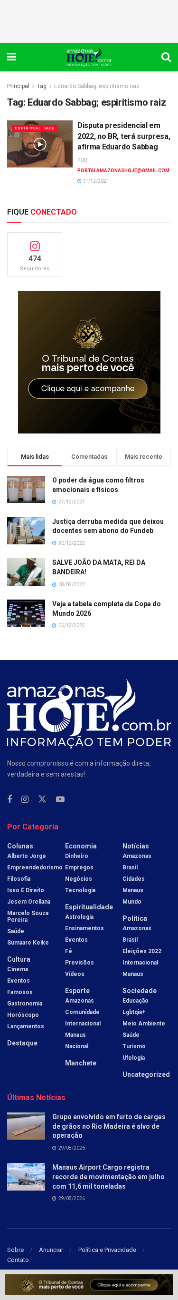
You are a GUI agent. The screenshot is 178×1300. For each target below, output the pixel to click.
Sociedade (139, 991)
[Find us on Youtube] (60, 799)
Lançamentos (25, 1026)
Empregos (79, 867)
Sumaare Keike (28, 942)
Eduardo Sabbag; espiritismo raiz (97, 86)
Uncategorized (146, 1074)
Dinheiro (76, 856)
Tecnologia (80, 890)
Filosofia (18, 879)
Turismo (134, 1046)
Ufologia (133, 1057)
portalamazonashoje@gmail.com (123, 170)
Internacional (83, 1023)
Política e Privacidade (107, 1249)
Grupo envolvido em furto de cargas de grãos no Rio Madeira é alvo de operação (109, 1126)
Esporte (77, 991)
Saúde (15, 931)
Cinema (17, 969)
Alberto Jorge (26, 856)
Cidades (133, 879)
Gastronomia (24, 1003)
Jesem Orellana (28, 901)
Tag (42, 86)
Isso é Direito (25, 890)
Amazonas (79, 1000)
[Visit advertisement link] (89, 362)
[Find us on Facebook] (9, 799)
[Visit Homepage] (89, 57)
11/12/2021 (95, 181)
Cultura (18, 959)
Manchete (80, 1063)
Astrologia (79, 917)
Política (134, 918)
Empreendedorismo (35, 867)
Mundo (131, 901)
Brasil (130, 867)
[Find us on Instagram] (24, 799)
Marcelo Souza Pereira (27, 916)
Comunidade (82, 1012)
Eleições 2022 (141, 951)
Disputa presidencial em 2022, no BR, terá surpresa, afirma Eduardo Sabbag (123, 136)
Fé (68, 951)
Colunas (20, 846)
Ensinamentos (84, 928)
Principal (18, 86)
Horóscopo (23, 1015)
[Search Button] (166, 57)
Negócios (78, 879)
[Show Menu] (11, 57)
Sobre (15, 1249)
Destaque (22, 1043)
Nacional (76, 1046)
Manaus (75, 1035)
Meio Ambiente (143, 1023)
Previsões (79, 962)
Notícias (135, 846)
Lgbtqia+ (133, 1012)
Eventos (18, 980)
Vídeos (74, 974)
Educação (135, 1000)
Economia (81, 846)
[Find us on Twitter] (42, 799)
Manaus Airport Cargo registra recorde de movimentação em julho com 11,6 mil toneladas (108, 1176)
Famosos (20, 992)
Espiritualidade (35, 128)
